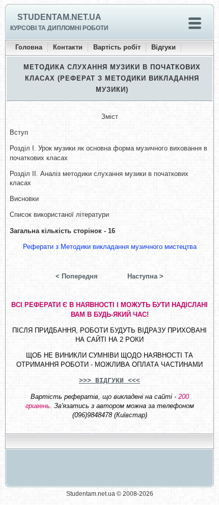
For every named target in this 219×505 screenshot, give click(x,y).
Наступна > (145, 276)
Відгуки (163, 47)
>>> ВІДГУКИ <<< (109, 381)
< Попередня (77, 276)
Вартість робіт (117, 47)
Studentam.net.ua (59, 17)
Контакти (68, 47)
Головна (28, 47)
